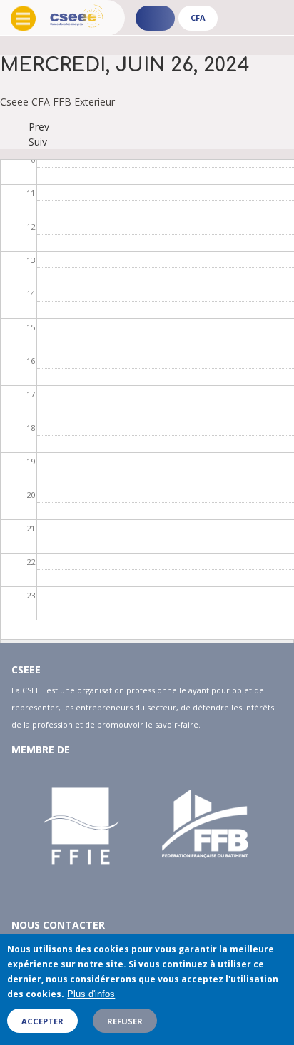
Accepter (42, 1021)
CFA (198, 17)
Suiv (38, 141)
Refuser (125, 1021)
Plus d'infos (91, 994)
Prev (39, 126)
